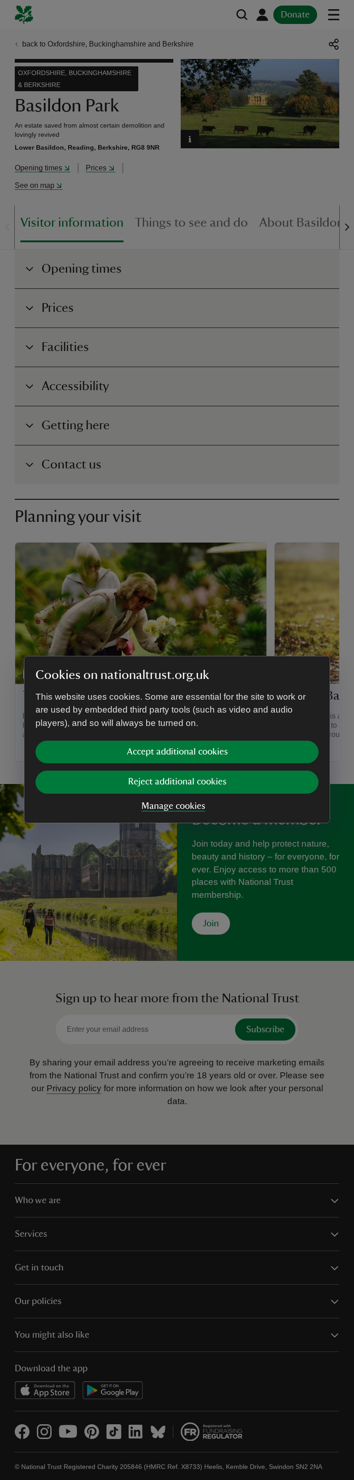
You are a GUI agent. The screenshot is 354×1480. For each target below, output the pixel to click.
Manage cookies (173, 806)
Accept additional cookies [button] (177, 751)
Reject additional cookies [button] (177, 781)
